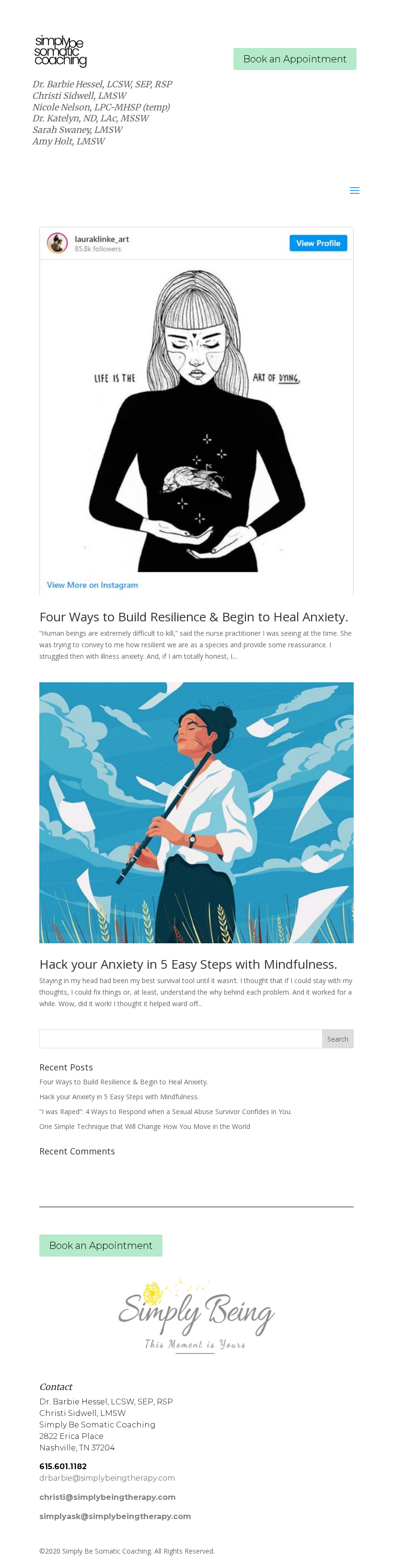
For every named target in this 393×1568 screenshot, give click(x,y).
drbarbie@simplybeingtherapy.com (107, 1478)
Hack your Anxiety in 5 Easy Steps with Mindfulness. (188, 964)
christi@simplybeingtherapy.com (107, 1497)
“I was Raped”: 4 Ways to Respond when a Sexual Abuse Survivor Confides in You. (165, 1111)
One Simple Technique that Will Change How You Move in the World (144, 1126)
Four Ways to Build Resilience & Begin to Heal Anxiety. (193, 616)
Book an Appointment (295, 59)
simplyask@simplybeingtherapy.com (115, 1516)
